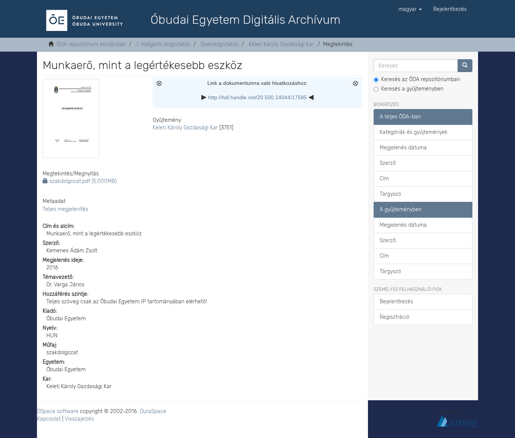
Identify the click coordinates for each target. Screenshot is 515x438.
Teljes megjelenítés (65, 209)
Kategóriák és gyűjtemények (414, 132)
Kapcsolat (49, 419)
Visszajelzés (79, 419)
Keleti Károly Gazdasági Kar (281, 44)
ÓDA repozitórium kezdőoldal (91, 44)
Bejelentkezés (396, 301)
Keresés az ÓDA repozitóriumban (420, 79)
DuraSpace (153, 411)
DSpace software (57, 411)
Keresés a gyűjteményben (412, 89)
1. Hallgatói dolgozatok (163, 44)
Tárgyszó (390, 194)
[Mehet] (464, 65)
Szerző (388, 163)
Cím (384, 178)
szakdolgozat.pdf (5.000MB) (82, 181)
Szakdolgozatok (219, 44)
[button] (410, 9)
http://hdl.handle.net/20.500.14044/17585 (257, 97)
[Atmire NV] (457, 420)
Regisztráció (394, 317)
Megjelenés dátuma (403, 147)
